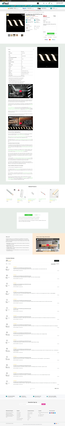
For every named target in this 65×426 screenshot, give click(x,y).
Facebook (30, 178)
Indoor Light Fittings (19, 419)
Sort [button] (6, 263)
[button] (29, 16)
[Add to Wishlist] (56, 33)
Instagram (9, 179)
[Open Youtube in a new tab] (53, 413)
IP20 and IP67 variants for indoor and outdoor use (14, 109)
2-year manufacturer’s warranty (27, 172)
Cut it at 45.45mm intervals (11, 107)
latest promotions (24, 177)
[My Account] (43, 3)
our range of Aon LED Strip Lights (20, 134)
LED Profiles (18, 417)
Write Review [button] (56, 260)
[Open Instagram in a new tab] (51, 413)
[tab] (53, 263)
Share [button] (22, 270)
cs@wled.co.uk (41, 415)
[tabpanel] (47, 57)
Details (9, 49)
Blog (28, 419)
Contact (29, 418)
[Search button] (38, 3)
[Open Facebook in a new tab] (49, 413)
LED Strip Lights (19, 412)
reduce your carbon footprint (19, 151)
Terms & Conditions (30, 412)
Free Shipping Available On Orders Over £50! (34, 0)
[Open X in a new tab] (55, 413)
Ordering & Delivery (30, 413)
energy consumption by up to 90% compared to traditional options (16, 150)
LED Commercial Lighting (20, 418)
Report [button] (20, 270)
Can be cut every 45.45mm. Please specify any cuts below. (49, 24)
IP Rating (44, 20)
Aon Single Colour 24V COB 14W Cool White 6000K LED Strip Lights (17, 136)
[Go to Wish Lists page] (46, 3)
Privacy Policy (29, 417)
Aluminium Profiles (27, 109)
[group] (9, 260)
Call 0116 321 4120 (42, 414)
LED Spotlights (18, 413)
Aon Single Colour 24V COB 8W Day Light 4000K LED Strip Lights (23, 139)
